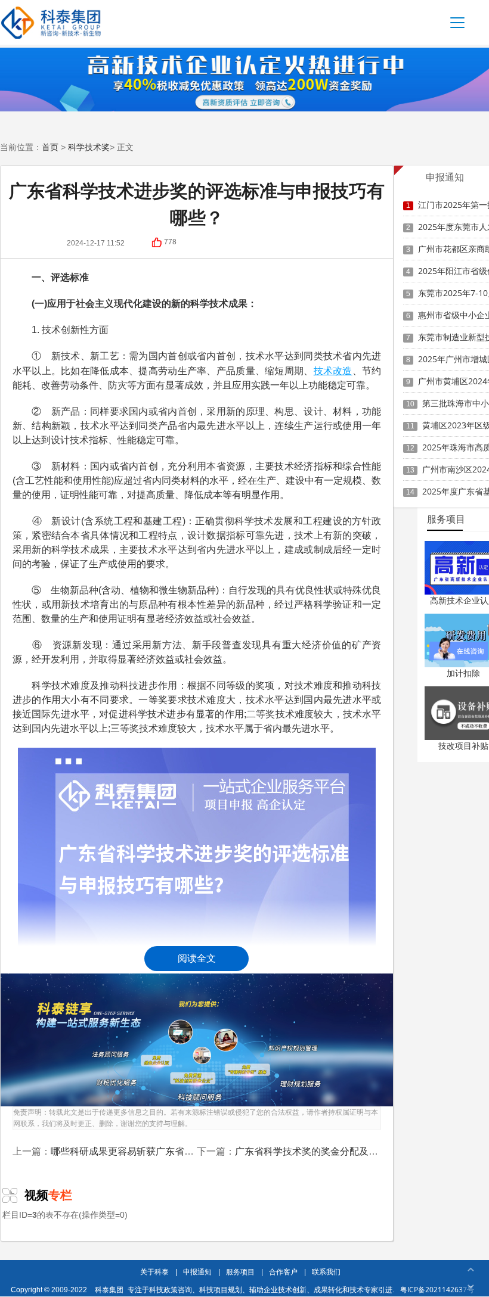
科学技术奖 (89, 147)
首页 (50, 147)
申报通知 (197, 1272)
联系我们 (326, 1272)
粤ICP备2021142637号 (437, 1289)
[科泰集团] (51, 22)
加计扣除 (463, 673)
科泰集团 (109, 1289)
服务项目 (240, 1272)
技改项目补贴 (463, 745)
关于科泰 (154, 1272)
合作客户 (283, 1272)
